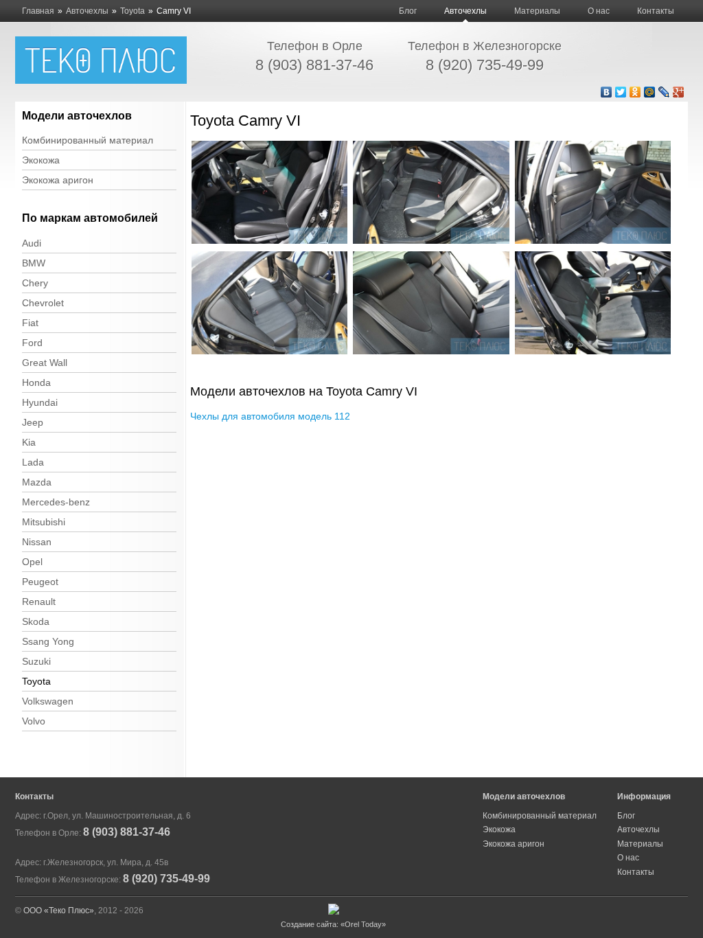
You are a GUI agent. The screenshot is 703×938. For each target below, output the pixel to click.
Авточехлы (465, 11)
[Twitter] (621, 92)
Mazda (36, 482)
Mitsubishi (43, 521)
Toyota (36, 681)
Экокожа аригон (57, 179)
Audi (31, 243)
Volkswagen (47, 701)
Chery (35, 282)
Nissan (36, 541)
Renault (39, 601)
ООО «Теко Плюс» (58, 910)
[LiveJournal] (664, 92)
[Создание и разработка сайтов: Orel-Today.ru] (333, 912)
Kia (29, 442)
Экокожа (41, 160)
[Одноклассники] (635, 92)
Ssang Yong (48, 641)
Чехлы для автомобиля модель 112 (270, 416)
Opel (32, 561)
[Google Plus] (678, 92)
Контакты (655, 11)
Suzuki (36, 661)
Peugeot (40, 581)
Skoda (35, 621)
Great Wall (44, 362)
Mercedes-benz (56, 501)
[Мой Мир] (650, 92)
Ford (32, 342)
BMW (33, 263)
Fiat (30, 322)
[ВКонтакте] (606, 92)
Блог (408, 11)
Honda (36, 382)
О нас (599, 11)
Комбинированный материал (87, 140)
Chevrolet (43, 302)
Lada (33, 462)
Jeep (32, 422)
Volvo (33, 721)
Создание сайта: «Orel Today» (333, 924)
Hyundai (40, 402)
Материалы (537, 11)
